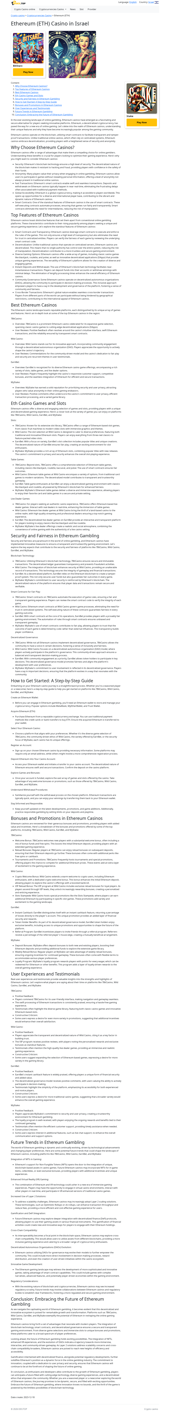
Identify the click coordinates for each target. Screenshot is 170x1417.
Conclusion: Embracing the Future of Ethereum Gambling (44, 114)
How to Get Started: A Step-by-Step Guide (36, 101)
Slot (82, 9)
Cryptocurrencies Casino (51, 9)
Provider (92, 9)
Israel (151, 2)
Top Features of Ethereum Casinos (32, 89)
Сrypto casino (18, 15)
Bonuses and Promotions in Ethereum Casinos (38, 105)
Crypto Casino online (24, 9)
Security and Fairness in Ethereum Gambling (37, 98)
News (73, 9)
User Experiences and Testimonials (32, 108)
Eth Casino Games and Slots (29, 95)
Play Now (28, 72)
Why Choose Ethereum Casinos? (31, 86)
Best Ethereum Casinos (26, 92)
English (133, 2)
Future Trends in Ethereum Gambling (33, 111)
